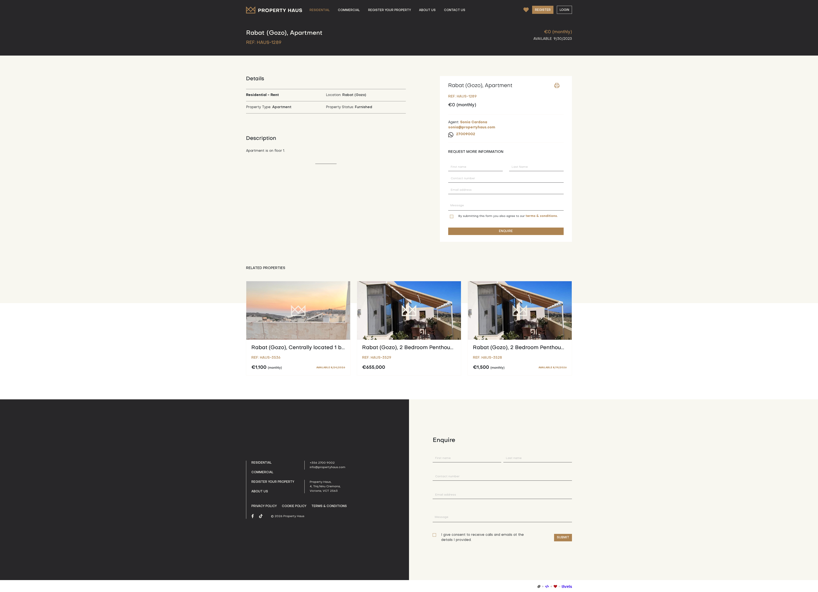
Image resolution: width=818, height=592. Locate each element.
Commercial (262, 472)
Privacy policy (264, 506)
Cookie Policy (294, 506)
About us (259, 491)
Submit (563, 537)
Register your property (272, 481)
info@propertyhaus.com (327, 467)
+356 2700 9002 (322, 463)
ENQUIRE (506, 231)
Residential (261, 462)
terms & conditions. (542, 216)
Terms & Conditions (329, 506)
